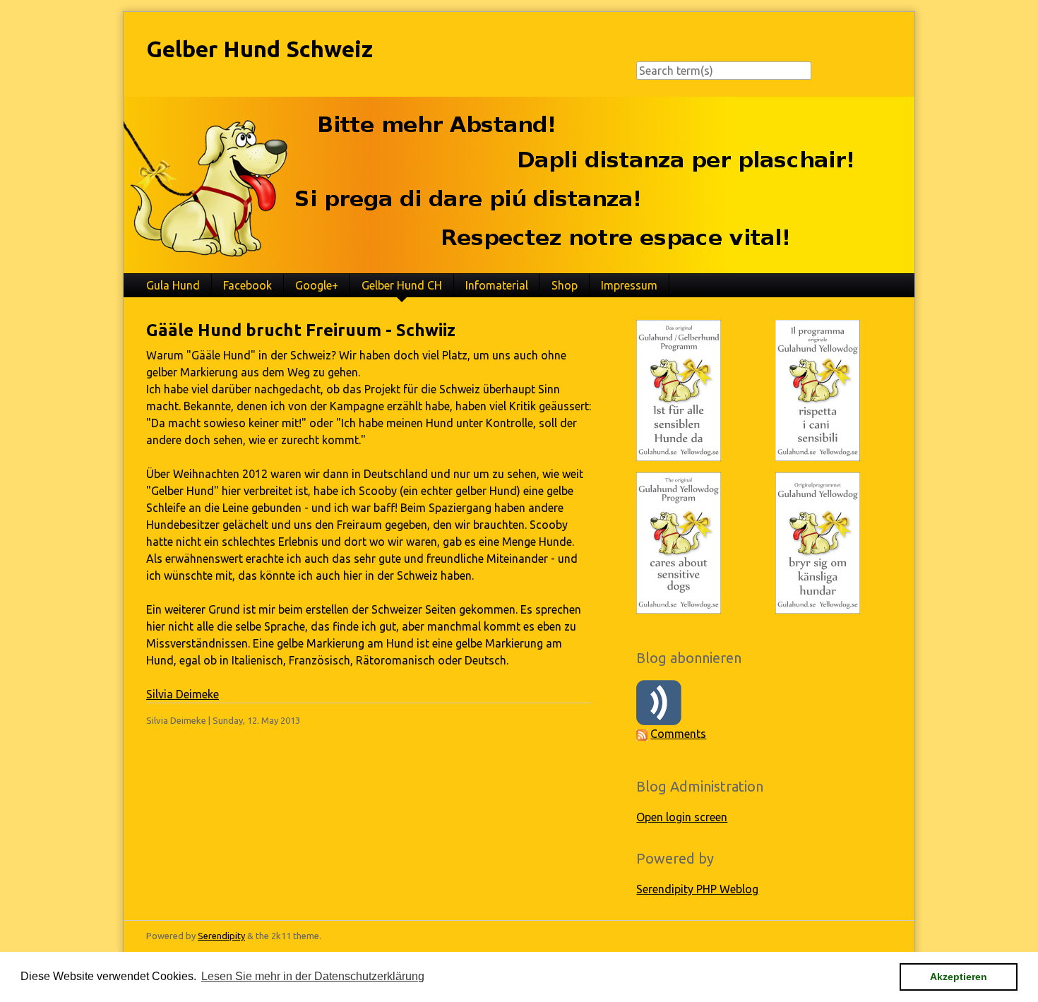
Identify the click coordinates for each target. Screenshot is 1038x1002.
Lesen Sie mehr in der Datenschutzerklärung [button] (312, 976)
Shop (564, 285)
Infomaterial (496, 285)
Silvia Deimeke (182, 694)
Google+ (316, 285)
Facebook (247, 285)
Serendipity (221, 936)
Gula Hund (173, 285)
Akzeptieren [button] (958, 976)
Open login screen (681, 817)
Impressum (629, 285)
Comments (678, 733)
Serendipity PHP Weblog (697, 889)
